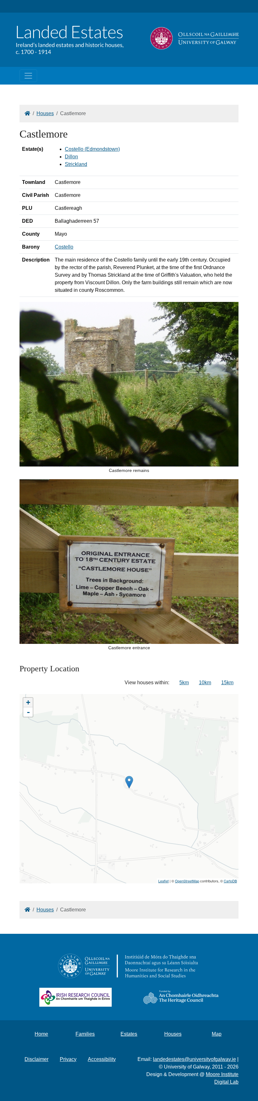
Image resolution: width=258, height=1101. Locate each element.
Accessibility (102, 1059)
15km (227, 682)
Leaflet (163, 880)
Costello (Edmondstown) (92, 149)
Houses (45, 113)
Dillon (71, 156)
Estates (129, 1034)
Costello (64, 247)
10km (205, 682)
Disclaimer (36, 1059)
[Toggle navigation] (28, 75)
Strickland (76, 164)
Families (85, 1034)
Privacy (68, 1059)
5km (184, 682)
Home (41, 1034)
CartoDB (230, 880)
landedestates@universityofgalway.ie (194, 1059)
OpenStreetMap (187, 880)
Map (217, 1034)
